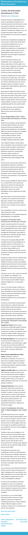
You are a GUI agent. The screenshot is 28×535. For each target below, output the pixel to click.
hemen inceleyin (5, 514)
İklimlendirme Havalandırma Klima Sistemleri (14, 2)
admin (16, 16)
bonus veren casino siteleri (8, 511)
